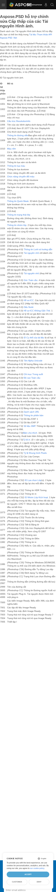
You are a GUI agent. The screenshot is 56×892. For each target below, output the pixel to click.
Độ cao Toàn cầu (32, 378)
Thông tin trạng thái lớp (18, 214)
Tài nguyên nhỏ (31, 253)
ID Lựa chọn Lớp (33, 480)
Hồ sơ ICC (29, 300)
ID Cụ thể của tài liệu (34, 337)
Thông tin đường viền (17, 135)
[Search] (52, 4)
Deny (39, 882)
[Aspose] (20, 4)
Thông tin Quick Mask (18, 201)
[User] (46, 4)
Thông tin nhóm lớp (16, 225)
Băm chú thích (30, 433)
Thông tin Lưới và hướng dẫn (38, 249)
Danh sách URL (31, 412)
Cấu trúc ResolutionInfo (18, 121)
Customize (17, 882)
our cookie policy (37, 868)
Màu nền (11, 148)
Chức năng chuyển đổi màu (20, 176)
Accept (28, 874)
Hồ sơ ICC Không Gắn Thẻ (37, 310)
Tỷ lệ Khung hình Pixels (35, 453)
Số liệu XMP (29, 426)
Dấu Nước (29, 307)
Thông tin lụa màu (16, 166)
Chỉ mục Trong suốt (33, 374)
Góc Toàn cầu (30, 280)
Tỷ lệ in (26, 439)
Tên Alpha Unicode (33, 360)
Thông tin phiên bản (33, 415)
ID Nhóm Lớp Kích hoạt (36, 497)
